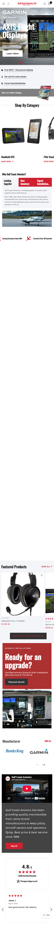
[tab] (10, 182)
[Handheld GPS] (22, 133)
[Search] (45, 4)
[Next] (43, 763)
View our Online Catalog (11, 93)
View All (47, 741)
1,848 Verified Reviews (27, 876)
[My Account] (8, 4)
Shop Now (6, 161)
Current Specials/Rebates (15, 83)
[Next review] (51, 910)
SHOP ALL (45, 566)
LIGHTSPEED (5, 618)
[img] (27, 871)
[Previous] (37, 763)
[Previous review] (3, 910)
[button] (20, 62)
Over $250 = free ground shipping (18, 70)
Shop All (14, 845)
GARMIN (47, 621)
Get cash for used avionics (15, 76)
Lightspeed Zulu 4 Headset (13, 621)
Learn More (13, 53)
